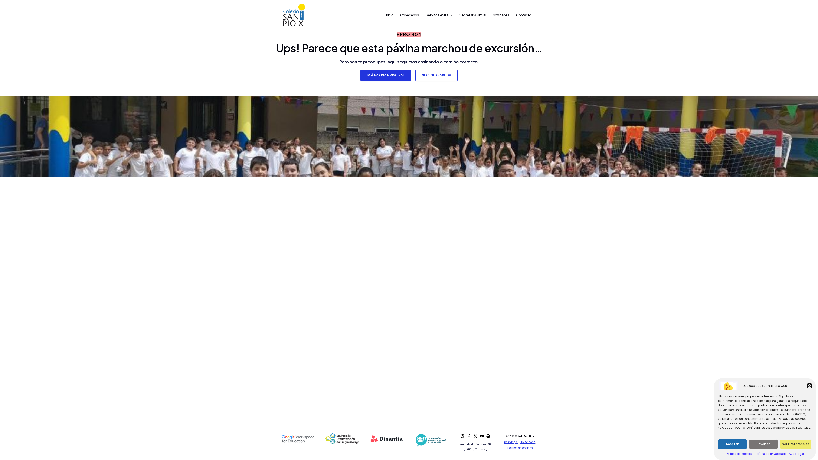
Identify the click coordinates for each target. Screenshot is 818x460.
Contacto (523, 15)
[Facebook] (469, 436)
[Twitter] (475, 436)
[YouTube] (482, 436)
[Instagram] (463, 436)
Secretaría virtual (472, 15)
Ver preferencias (795, 444)
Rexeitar (763, 444)
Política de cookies (739, 454)
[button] (809, 386)
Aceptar (732, 444)
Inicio (389, 15)
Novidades (501, 15)
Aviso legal (796, 454)
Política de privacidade (771, 454)
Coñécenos (409, 15)
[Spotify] (488, 436)
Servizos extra (437, 15)
